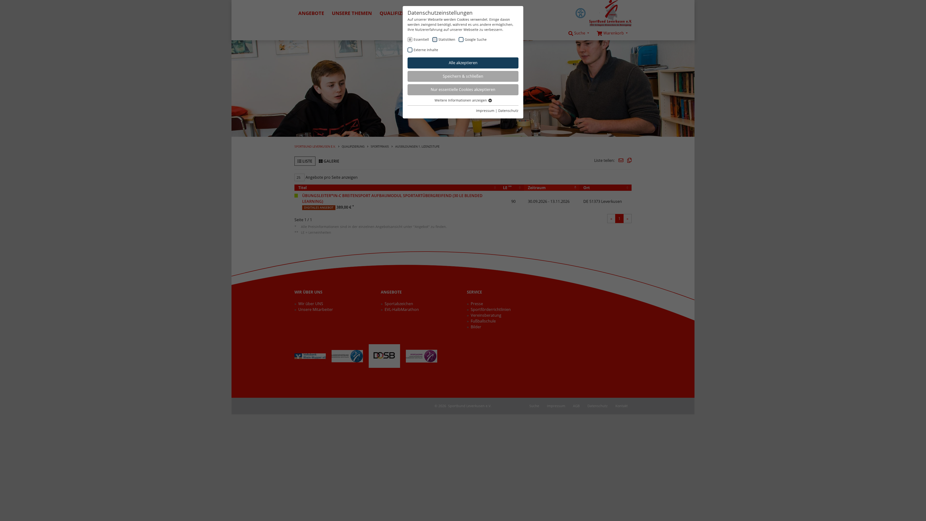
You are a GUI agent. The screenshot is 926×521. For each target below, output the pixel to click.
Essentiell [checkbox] (421, 39)
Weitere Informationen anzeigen (461, 100)
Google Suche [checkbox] (476, 39)
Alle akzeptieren (463, 62)
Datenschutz (508, 110)
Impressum (485, 110)
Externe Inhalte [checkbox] (426, 50)
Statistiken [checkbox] (446, 39)
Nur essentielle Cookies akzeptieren (463, 89)
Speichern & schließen (463, 76)
